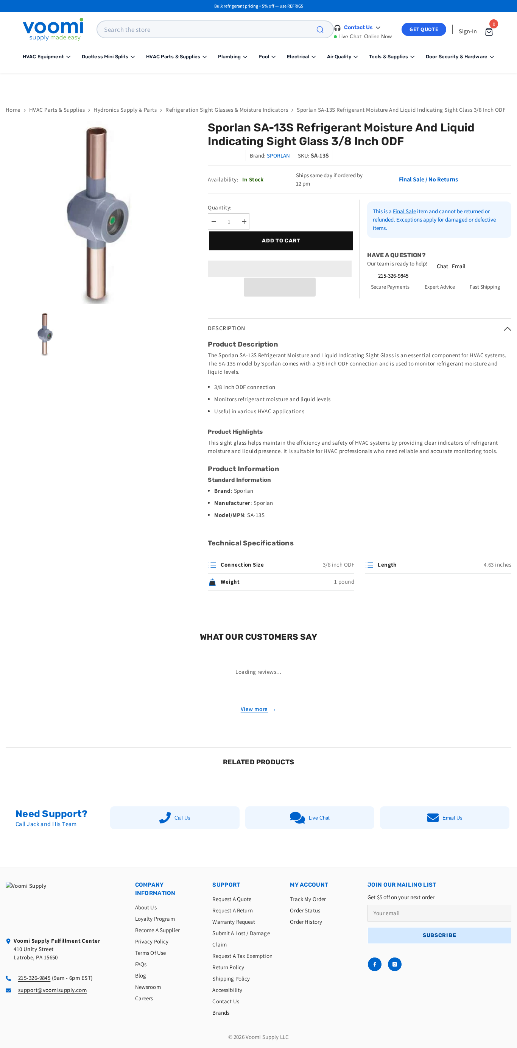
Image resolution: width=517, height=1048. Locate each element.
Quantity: (220, 207)
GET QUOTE (424, 29)
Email (459, 266)
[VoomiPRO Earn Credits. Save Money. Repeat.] (258, 83)
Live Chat (319, 818)
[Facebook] (375, 964)
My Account (309, 884)
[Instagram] (395, 964)
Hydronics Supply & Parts (125, 109)
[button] (280, 287)
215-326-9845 (393, 275)
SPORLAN (278, 155)
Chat (442, 266)
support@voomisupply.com (52, 989)
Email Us (452, 818)
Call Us (182, 818)
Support (226, 884)
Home (13, 109)
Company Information (155, 889)
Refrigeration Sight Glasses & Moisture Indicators (226, 109)
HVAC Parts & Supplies (57, 109)
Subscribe (439, 935)
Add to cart (280, 240)
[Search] (324, 29)
